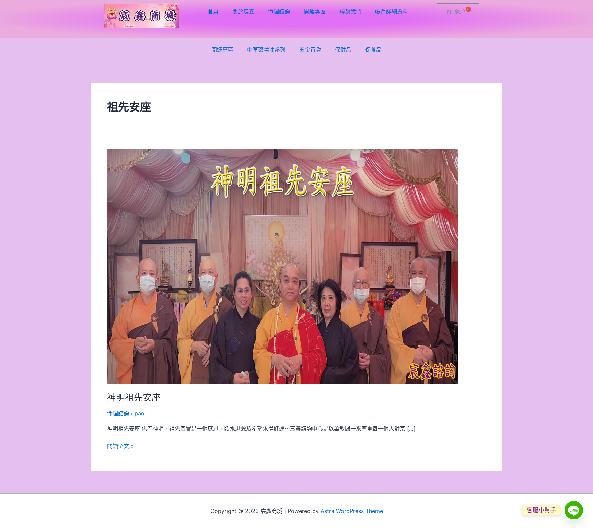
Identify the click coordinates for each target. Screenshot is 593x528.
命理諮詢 (279, 11)
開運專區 (315, 11)
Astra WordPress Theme (352, 510)
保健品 (343, 49)
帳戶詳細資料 (391, 11)
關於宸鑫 (243, 11)
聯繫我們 (350, 11)
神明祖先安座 (134, 397)
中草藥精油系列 (266, 49)
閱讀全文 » (120, 445)
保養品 (373, 49)
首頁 (213, 11)
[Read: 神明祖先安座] (282, 265)
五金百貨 (310, 49)
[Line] (574, 510)
